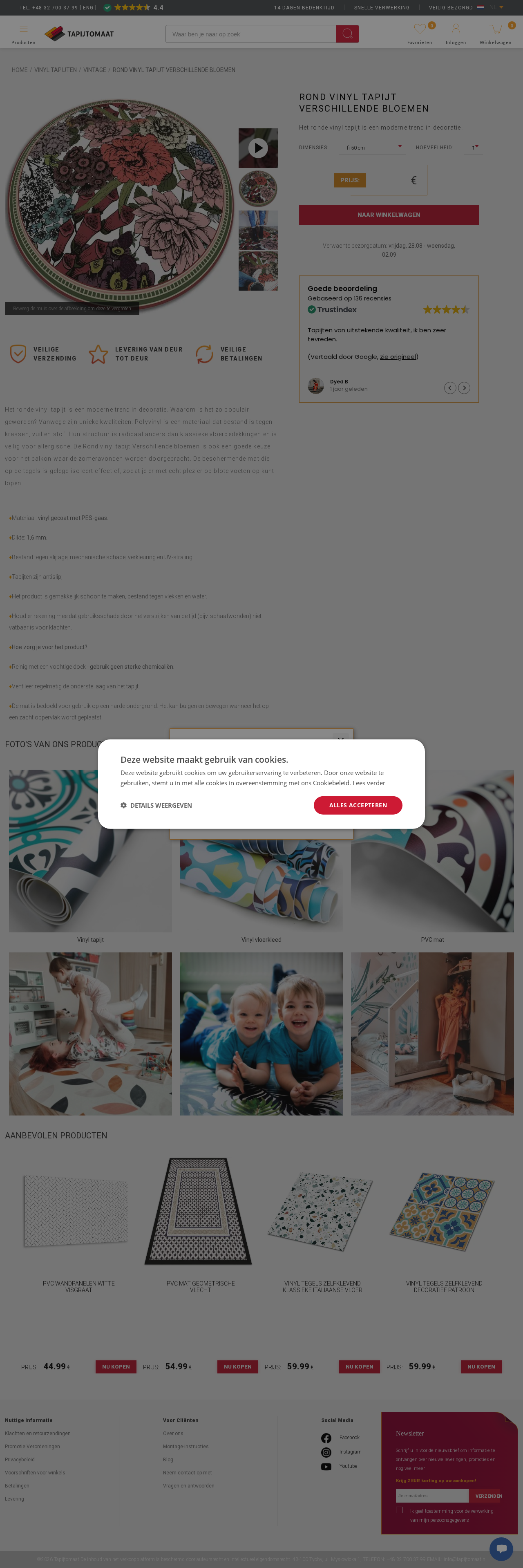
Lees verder (369, 783)
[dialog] (261, 784)
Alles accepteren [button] (358, 805)
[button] (156, 805)
